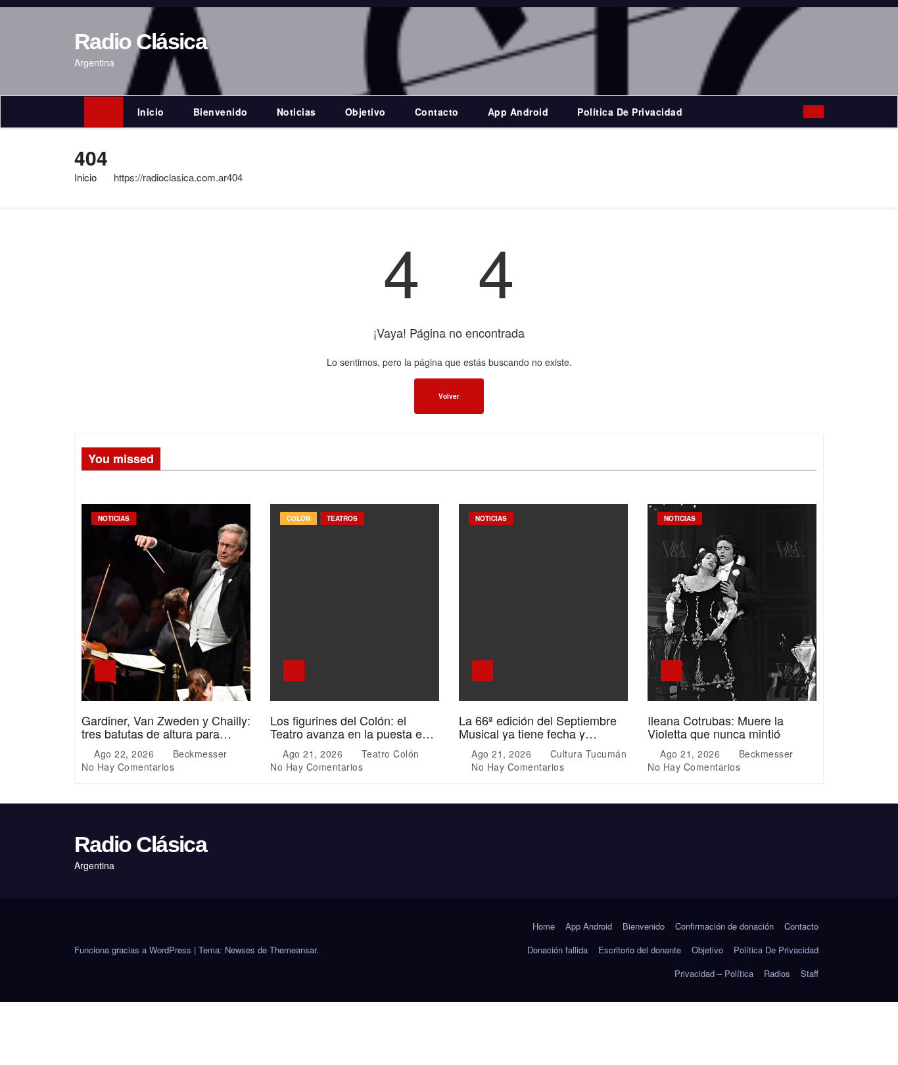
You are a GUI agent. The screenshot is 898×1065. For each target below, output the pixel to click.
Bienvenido (220, 111)
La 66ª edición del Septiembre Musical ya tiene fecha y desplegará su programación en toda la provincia (542, 739)
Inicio (150, 111)
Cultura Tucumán (586, 753)
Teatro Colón (390, 753)
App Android (518, 111)
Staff (809, 973)
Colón (298, 518)
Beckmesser (200, 753)
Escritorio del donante (639, 949)
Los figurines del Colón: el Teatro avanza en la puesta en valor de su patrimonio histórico (352, 733)
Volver (449, 396)
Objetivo (365, 111)
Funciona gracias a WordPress (134, 949)
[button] (796, 111)
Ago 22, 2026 (125, 753)
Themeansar (293, 949)
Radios (777, 973)
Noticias (296, 111)
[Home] (103, 112)
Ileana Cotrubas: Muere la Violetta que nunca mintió (716, 727)
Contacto (437, 111)
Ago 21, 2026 (314, 753)
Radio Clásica (140, 41)
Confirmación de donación (724, 926)
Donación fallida (557, 949)
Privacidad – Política (713, 973)
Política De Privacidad (629, 111)
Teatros (342, 518)
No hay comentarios (128, 766)
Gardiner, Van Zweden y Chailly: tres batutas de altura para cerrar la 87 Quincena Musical (166, 733)
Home (543, 926)
